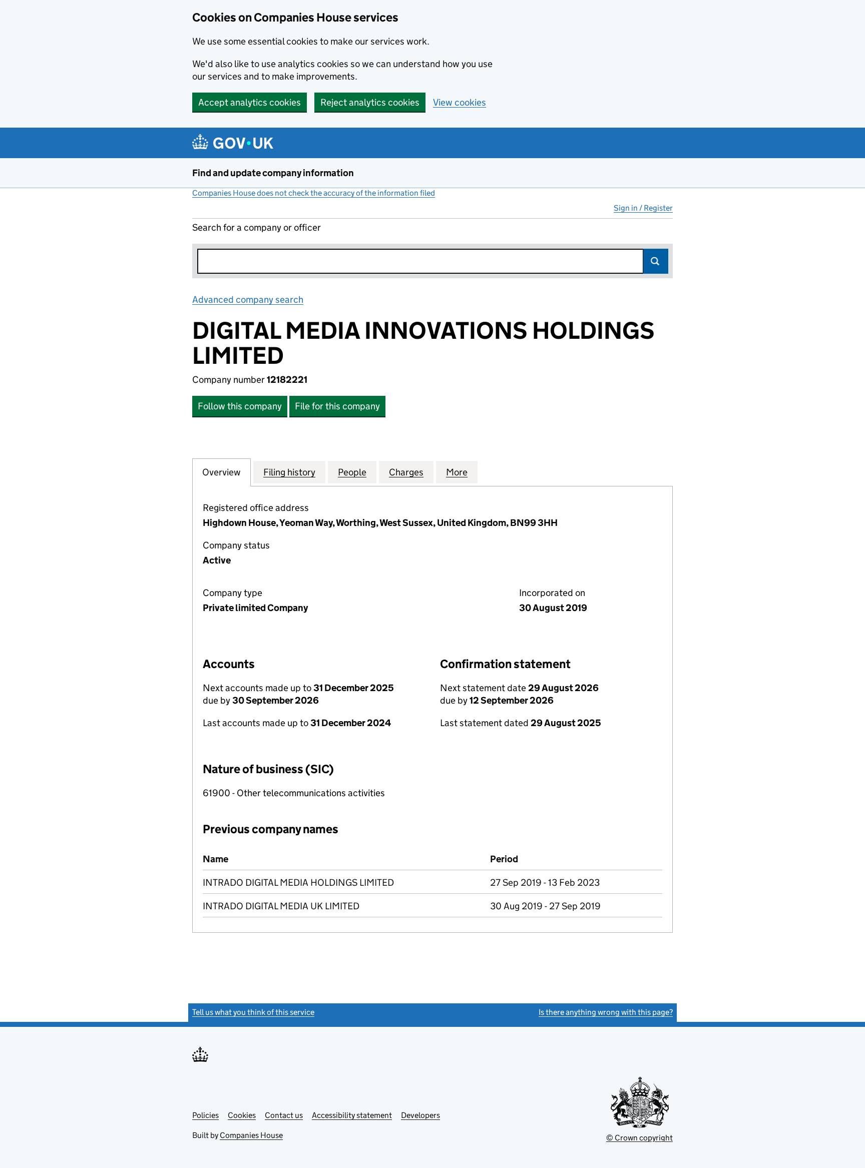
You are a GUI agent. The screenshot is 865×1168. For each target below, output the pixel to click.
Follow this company (240, 406)
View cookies (459, 102)
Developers (420, 1115)
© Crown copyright (639, 1137)
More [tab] (457, 472)
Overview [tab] (221, 472)
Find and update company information (273, 173)
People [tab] (352, 472)
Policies (205, 1115)
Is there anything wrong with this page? (606, 1012)
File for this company (337, 406)
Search (655, 261)
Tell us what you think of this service (253, 1012)
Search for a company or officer (256, 227)
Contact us (284, 1115)
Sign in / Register (643, 208)
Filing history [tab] (289, 472)
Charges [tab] (406, 472)
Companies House (251, 1135)
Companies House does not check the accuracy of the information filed (313, 193)
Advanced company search (247, 299)
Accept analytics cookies (249, 102)
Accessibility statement (352, 1115)
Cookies (242, 1115)
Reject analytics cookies (369, 102)
